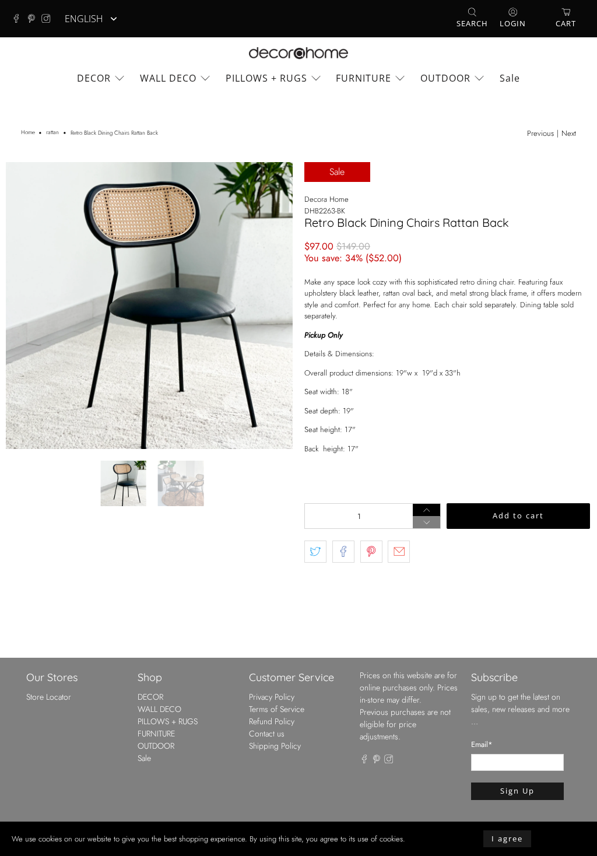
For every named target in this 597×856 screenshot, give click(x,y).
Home (28, 133)
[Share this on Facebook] (343, 552)
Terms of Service (276, 709)
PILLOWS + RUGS (266, 78)
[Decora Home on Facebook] (19, 19)
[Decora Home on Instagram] (49, 19)
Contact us (267, 733)
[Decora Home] (298, 53)
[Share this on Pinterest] (371, 552)
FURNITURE (363, 78)
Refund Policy (271, 721)
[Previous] (24, 305)
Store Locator (48, 697)
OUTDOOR (445, 78)
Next (568, 133)
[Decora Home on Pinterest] (34, 19)
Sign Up (517, 790)
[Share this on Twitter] (315, 552)
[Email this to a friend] (399, 552)
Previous (540, 133)
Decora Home (326, 199)
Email (482, 744)
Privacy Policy (271, 697)
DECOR (94, 78)
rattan (52, 133)
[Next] (274, 305)
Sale (510, 78)
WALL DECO (168, 78)
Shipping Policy (275, 746)
